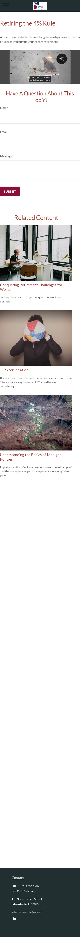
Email (3, 132)
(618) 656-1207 (30, 886)
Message (6, 156)
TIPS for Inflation (14, 370)
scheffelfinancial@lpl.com (27, 912)
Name (4, 107)
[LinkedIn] (14, 918)
